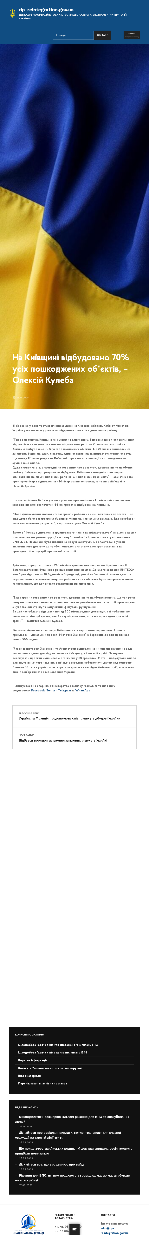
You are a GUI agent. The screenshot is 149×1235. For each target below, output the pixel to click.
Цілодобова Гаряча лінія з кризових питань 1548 (52, 1052)
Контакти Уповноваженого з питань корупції (50, 1068)
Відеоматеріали (29, 1075)
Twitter (51, 690)
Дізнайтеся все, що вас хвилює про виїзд (51, 1164)
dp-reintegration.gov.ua (46, 9)
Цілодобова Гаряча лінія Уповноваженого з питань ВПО (58, 1045)
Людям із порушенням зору (132, 35)
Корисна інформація (32, 1060)
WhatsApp (82, 690)
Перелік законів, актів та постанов (42, 1083)
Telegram (64, 690)
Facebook (38, 690)
